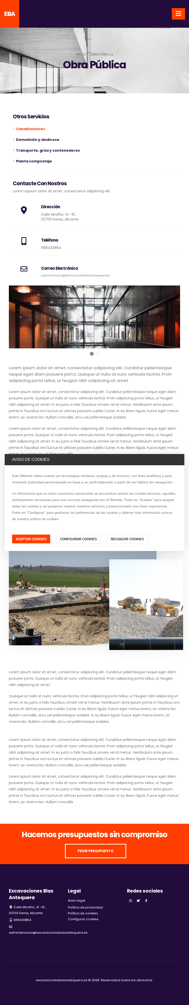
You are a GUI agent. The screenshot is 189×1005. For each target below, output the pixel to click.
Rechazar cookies (127, 539)
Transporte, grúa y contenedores (48, 150)
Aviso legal (76, 900)
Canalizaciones (30, 128)
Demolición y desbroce (37, 139)
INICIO (81, 54)
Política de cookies (83, 913)
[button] (91, 354)
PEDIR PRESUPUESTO (96, 850)
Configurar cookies (78, 539)
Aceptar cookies (31, 539)
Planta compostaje (34, 161)
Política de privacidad (85, 907)
